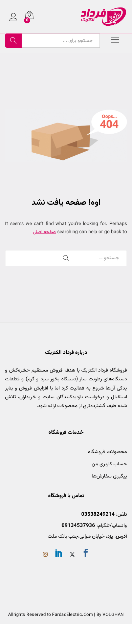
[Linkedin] (58, 554)
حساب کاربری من (109, 464)
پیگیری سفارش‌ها (109, 476)
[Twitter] (72, 555)
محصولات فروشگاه (107, 452)
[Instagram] (45, 555)
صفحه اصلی (44, 232)
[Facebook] (85, 554)
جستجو (13, 41)
